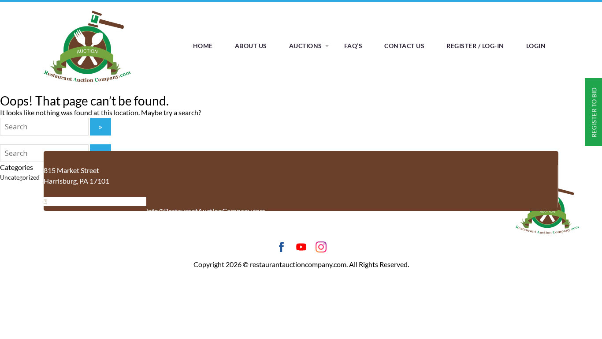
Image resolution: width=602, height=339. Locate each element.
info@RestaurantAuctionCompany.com (205, 211)
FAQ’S (353, 45)
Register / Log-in (475, 45)
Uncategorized (20, 177)
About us (251, 45)
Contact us (404, 45)
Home (203, 45)
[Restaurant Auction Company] (87, 82)
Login (536, 45)
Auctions (305, 45)
